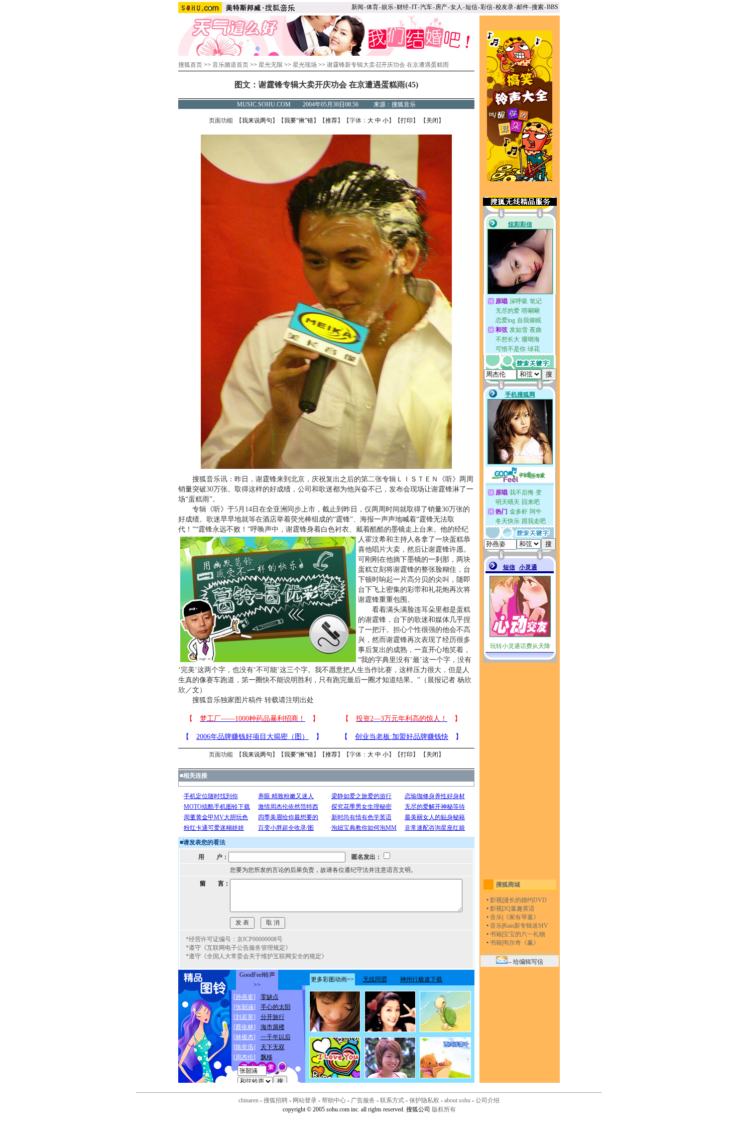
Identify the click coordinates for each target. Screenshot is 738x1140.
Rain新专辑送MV (525, 925)
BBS (552, 7)
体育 (372, 7)
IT (414, 7)
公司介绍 (487, 1100)
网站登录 (305, 1100)
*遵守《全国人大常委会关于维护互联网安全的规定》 (256, 956)
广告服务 (363, 1100)
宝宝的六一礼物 (524, 934)
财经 (403, 7)
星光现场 (305, 64)
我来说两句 (257, 120)
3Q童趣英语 (519, 908)
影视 (496, 900)
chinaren (248, 1100)
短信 (471, 7)
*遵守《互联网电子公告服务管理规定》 (238, 947)
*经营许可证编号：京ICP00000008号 (234, 939)
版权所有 (444, 1109)
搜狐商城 (508, 884)
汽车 (426, 7)
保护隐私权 (424, 1100)
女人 (456, 7)
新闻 (357, 7)
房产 (441, 7)
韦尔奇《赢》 (521, 942)
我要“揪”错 (298, 120)
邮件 (523, 7)
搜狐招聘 (276, 1100)
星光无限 (271, 64)
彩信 (486, 7)
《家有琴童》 (521, 917)
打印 (407, 120)
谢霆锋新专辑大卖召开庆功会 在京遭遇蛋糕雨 (388, 64)
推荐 (331, 120)
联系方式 (392, 1100)
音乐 (496, 917)
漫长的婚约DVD (525, 900)
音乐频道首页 (230, 64)
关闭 (432, 120)
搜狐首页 (190, 64)
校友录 (505, 7)
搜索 (538, 7)
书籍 (496, 934)
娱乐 (388, 7)
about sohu (457, 1100)
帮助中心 (334, 1100)
